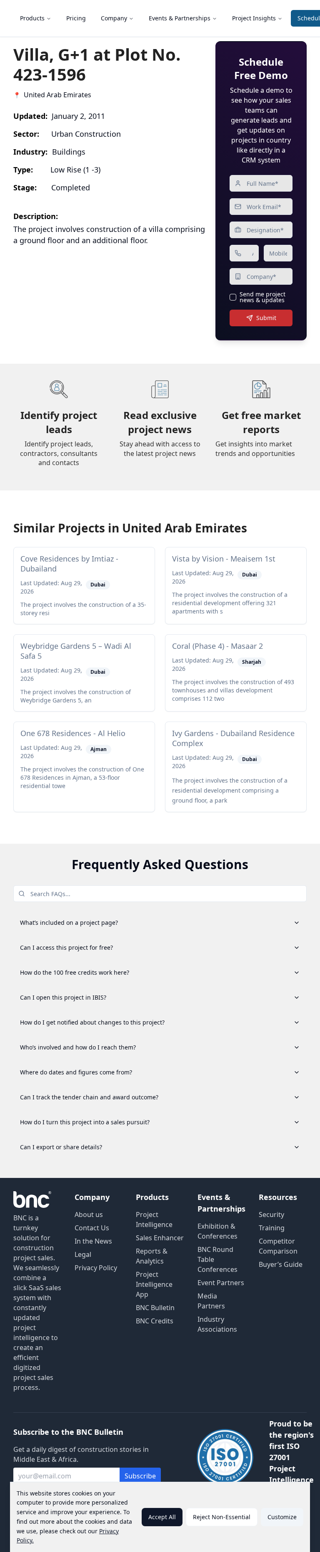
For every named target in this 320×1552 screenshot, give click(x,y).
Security (271, 1214)
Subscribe (140, 1476)
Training (272, 1227)
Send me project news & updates (262, 297)
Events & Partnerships (179, 18)
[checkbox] (233, 297)
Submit (266, 318)
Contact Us (92, 1227)
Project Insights (254, 18)
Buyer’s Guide (280, 1264)
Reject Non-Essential (221, 1517)
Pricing (76, 18)
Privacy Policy (96, 1267)
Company (114, 18)
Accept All (162, 1517)
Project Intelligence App (154, 1284)
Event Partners (221, 1282)
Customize (282, 1517)
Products (32, 18)
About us (89, 1214)
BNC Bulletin (155, 1307)
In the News (93, 1241)
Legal (83, 1254)
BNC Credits (154, 1320)
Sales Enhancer (160, 1237)
